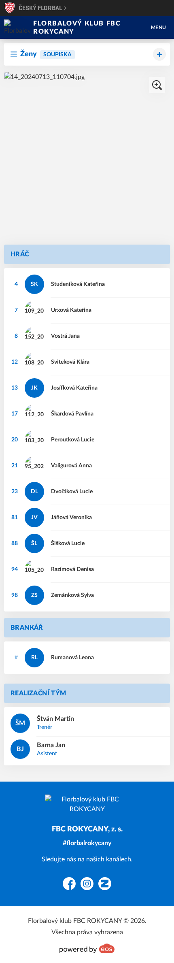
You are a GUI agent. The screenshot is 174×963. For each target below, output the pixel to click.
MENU (158, 27)
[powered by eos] (87, 948)
